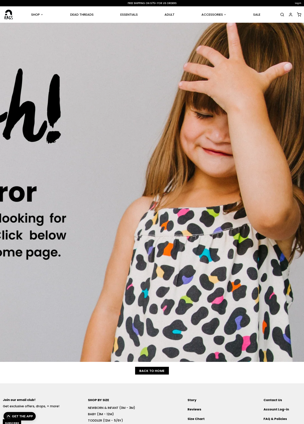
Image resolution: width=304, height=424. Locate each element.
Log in (298, 3)
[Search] (280, 14)
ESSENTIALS (129, 14)
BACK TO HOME (151, 371)
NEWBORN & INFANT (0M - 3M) (111, 408)
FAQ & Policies (275, 419)
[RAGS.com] (8, 14)
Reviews (194, 409)
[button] (20, 416)
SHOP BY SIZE (98, 400)
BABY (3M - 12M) (101, 414)
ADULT (169, 14)
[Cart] (297, 14)
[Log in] (289, 14)
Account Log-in (276, 409)
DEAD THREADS (82, 14)
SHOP (35, 14)
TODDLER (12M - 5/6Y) (105, 420)
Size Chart (196, 419)
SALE (256, 14)
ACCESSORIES (212, 14)
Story (192, 400)
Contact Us (273, 400)
